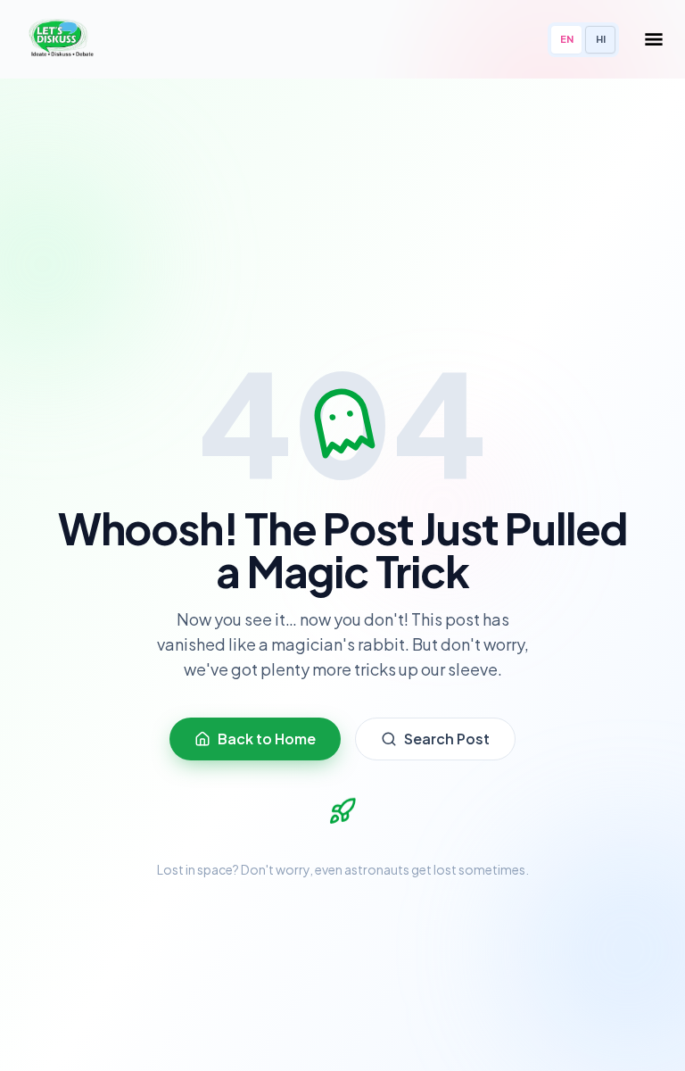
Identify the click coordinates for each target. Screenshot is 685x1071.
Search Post (447, 738)
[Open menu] (653, 39)
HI (601, 39)
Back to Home (267, 738)
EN (567, 39)
